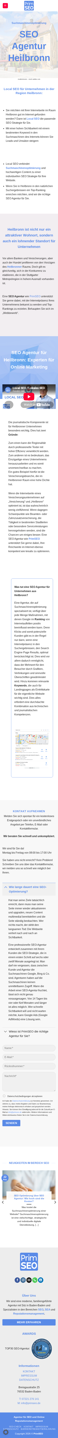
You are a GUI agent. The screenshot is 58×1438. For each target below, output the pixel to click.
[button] (5, 5)
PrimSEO (35, 296)
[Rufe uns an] (35, 1280)
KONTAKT (29, 1371)
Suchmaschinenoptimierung (23, 168)
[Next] (55, 1202)
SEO (41, 1309)
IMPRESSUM (29, 1375)
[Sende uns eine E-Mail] (29, 1280)
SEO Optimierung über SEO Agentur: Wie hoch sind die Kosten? (29, 1198)
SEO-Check (15, 1427)
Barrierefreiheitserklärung (38, 1429)
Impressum (41, 1427)
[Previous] (3, 1202)
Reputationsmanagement (28, 1313)
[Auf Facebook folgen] (17, 1280)
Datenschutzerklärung (21, 1101)
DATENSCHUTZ (29, 1380)
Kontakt (28, 1427)
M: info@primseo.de (29, 1403)
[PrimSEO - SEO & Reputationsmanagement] (29, 5)
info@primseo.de (15, 1112)
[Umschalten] (5, 886)
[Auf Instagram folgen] (23, 1280)
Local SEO (33, 118)
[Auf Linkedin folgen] (40, 1280)
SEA (47, 1309)
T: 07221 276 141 (29, 1399)
